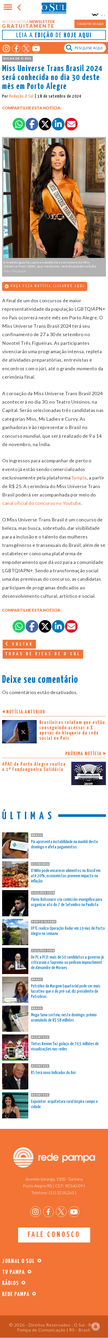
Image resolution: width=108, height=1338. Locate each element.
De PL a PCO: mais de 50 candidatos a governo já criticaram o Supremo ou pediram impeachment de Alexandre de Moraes (67, 962)
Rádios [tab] (10, 1283)
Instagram (6, 48)
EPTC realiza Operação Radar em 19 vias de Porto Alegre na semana (68, 931)
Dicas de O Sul (17, 58)
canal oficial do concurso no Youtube (41, 503)
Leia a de (54, 35)
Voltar (21, 644)
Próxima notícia (83, 753)
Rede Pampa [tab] (16, 1294)
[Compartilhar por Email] (71, 124)
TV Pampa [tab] (13, 1272)
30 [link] (44, 402)
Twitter (26, 48)
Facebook (16, 48)
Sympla (79, 477)
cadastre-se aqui (90, 23)
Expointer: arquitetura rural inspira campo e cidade (64, 1104)
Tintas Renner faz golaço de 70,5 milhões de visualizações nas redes (65, 1046)
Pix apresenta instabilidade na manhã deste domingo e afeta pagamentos (64, 844)
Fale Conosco (54, 1235)
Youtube (36, 48)
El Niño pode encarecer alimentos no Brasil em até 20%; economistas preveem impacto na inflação (65, 876)
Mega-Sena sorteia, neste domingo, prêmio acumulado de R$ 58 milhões (64, 1018)
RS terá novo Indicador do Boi (53, 1073)
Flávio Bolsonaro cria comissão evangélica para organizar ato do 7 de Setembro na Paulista (66, 902)
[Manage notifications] (95, 1326)
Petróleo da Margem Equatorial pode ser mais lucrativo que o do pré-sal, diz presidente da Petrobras (65, 991)
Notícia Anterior (25, 712)
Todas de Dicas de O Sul (42, 654)
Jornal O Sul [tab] (18, 1261)
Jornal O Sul (54, 8)
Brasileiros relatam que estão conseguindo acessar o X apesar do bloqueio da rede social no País (72, 730)
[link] (79, 477)
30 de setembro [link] (67, 334)
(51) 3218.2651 (63, 1192)
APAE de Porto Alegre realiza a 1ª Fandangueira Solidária (34, 767)
